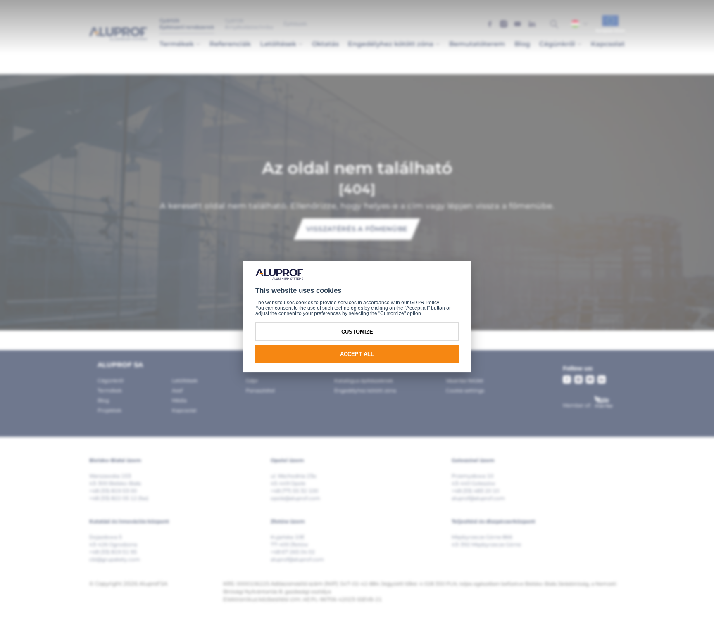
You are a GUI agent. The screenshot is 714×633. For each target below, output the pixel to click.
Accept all (357, 354)
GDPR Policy (424, 302)
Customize (357, 331)
